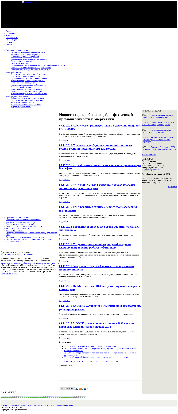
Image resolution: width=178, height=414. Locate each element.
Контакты (10, 42)
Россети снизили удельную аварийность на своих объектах (157, 116)
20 (92, 361)
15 (80, 361)
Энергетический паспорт (21, 87)
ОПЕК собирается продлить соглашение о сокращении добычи (158, 123)
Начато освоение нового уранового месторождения (156, 131)
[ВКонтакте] (77, 388)
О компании (11, 33)
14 (77, 361)
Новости (9, 44)
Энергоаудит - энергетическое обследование (29, 74)
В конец (112, 361)
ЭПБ (29, 405)
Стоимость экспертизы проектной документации (31, 68)
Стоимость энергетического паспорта (26, 91)
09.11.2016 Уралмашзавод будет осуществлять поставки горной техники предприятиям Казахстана (95, 147)
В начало (65, 361)
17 (85, 361)
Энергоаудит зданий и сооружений (25, 76)
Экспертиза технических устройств (25, 55)
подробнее (172, 187)
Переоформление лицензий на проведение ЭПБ (30, 70)
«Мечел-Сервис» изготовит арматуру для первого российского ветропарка (158, 139)
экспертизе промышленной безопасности (18, 263)
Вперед (104, 361)
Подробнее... (64, 140)
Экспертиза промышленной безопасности (28, 52)
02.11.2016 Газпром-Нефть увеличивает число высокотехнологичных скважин (96, 357)
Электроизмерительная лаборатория (26, 105)
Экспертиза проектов (19, 63)
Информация (11, 40)
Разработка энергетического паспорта (26, 89)
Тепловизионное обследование (23, 83)
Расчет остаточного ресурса (22, 61)
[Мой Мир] (85, 388)
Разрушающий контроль (21, 107)
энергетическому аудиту (47, 263)
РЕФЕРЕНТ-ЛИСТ (9, 274)
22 (97, 361)
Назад (73, 361)
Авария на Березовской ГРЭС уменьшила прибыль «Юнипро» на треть (159, 148)
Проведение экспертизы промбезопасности (29, 59)
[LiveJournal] (87, 388)
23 (99, 361)
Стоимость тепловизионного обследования (28, 85)
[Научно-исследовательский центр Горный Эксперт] (30, 2)
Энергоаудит (38, 405)
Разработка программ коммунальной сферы (29, 94)
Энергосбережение (14, 72)
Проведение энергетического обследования (29, 78)
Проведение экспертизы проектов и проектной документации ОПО (39, 65)
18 (87, 361)
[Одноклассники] (80, 388)
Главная (9, 31)
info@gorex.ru (153, 170)
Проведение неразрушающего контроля (27, 100)
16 (82, 361)
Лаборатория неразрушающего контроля (27, 98)
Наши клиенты (12, 38)
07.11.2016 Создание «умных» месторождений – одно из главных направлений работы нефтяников (95, 246)
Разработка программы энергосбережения (28, 81)
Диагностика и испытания (17, 96)
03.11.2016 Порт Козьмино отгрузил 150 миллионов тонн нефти (90, 346)
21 (94, 361)
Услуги (9, 35)
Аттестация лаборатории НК (22, 102)
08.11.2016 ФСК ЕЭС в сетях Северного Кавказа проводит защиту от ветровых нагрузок (97, 186)
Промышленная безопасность (18, 50)
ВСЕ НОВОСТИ (149, 155)
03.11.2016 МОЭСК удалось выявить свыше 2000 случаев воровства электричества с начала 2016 (97, 325)
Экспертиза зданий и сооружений (25, 57)
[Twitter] (82, 388)
